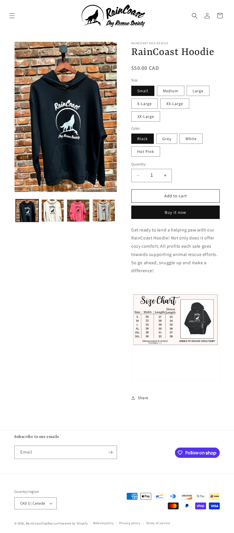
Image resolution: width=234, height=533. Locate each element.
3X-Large (145, 116)
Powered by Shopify (73, 523)
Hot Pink (145, 151)
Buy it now (175, 212)
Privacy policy (129, 523)
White (191, 138)
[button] (12, 15)
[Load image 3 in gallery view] (78, 210)
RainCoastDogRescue (42, 523)
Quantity (138, 164)
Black (142, 138)
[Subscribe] (110, 452)
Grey (166, 138)
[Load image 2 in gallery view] (52, 210)
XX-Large (174, 103)
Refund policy (103, 523)
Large (198, 90)
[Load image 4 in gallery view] (103, 210)
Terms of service (158, 523)
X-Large (144, 103)
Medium (170, 90)
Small (142, 90)
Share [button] (143, 397)
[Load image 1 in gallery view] (27, 210)
